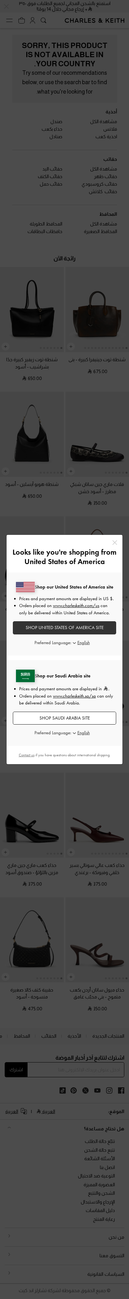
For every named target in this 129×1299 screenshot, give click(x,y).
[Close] (114, 542)
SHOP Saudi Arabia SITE (64, 718)
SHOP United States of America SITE (65, 627)
